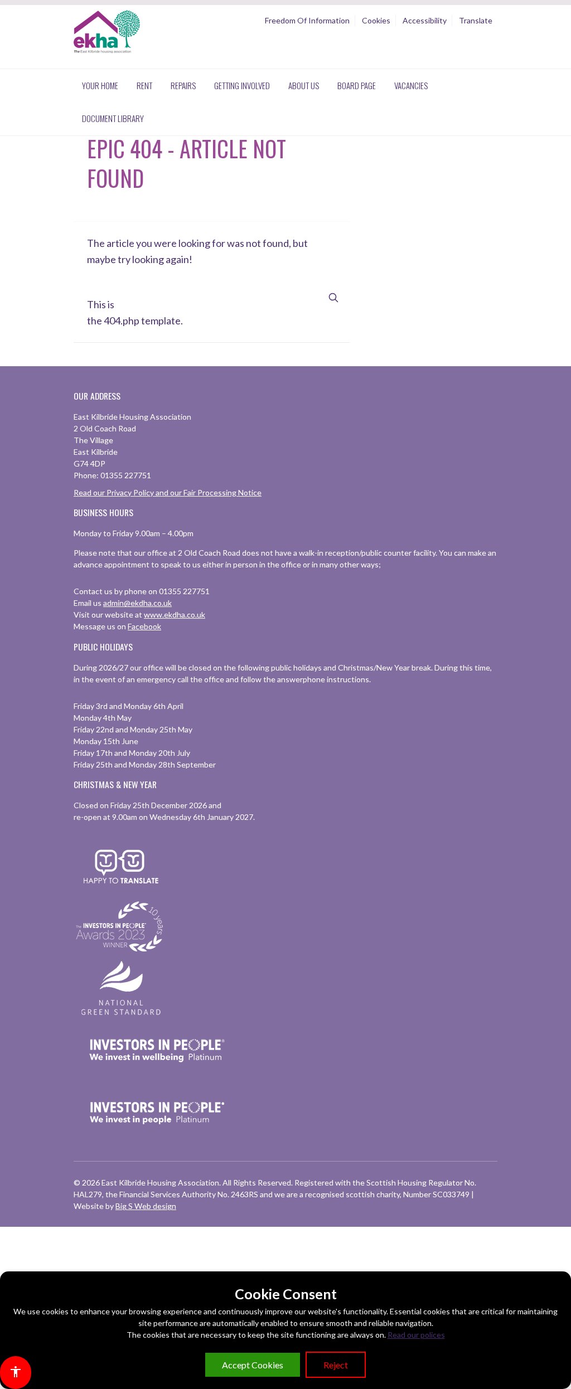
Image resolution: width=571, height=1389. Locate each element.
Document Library (113, 118)
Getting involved (242, 85)
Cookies (376, 20)
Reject (335, 1364)
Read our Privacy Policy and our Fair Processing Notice (168, 492)
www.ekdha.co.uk (174, 614)
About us (303, 85)
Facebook (144, 626)
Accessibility (425, 20)
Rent (144, 85)
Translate (475, 20)
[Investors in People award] (121, 952)
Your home (100, 85)
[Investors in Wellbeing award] (157, 1076)
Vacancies (411, 85)
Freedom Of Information (307, 20)
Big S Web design (145, 1206)
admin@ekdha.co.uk (137, 603)
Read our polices (416, 1334)
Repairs (183, 85)
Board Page (356, 85)
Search (333, 298)
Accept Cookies (252, 1364)
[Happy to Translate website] (121, 890)
